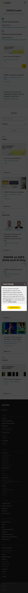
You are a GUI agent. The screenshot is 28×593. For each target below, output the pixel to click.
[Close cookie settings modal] (25, 284)
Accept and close (14, 307)
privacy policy (12, 302)
